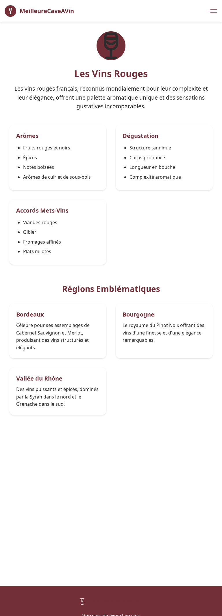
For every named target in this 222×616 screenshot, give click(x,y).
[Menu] (211, 11)
